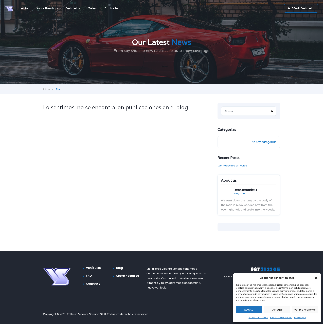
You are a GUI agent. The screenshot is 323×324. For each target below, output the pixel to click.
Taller (92, 8)
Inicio (24, 8)
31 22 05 (265, 269)
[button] (316, 278)
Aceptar (249, 309)
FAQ (89, 276)
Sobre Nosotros (47, 8)
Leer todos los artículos (232, 165)
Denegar (277, 309)
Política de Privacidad (281, 317)
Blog (119, 268)
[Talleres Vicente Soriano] (9, 8)
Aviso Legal (300, 317)
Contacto (111, 8)
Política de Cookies (258, 317)
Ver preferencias (305, 309)
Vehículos (73, 8)
